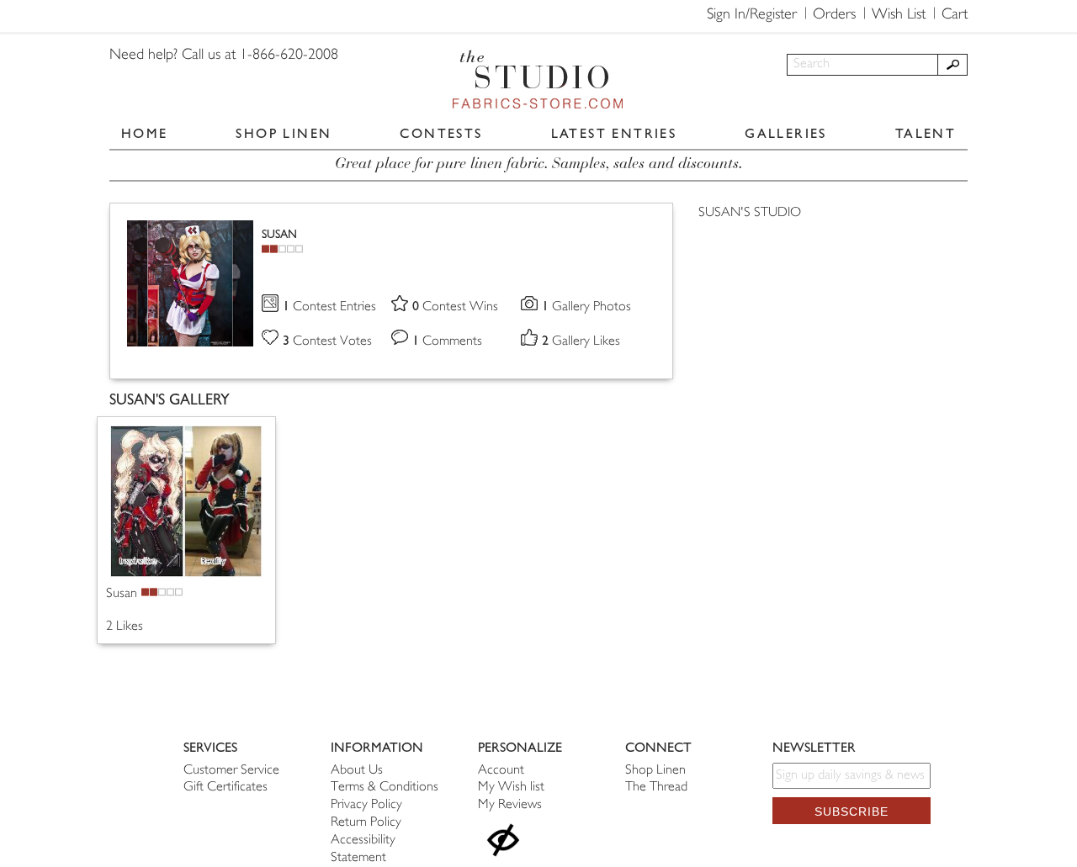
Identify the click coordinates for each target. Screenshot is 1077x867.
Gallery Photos (586, 307)
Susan (121, 594)
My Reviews (510, 805)
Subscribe (851, 811)
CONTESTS (441, 133)
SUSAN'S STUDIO (749, 213)
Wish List (899, 15)
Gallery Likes (581, 342)
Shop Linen (655, 770)
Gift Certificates (225, 787)
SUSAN (279, 234)
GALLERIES (786, 133)
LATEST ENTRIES (614, 133)
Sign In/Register (752, 15)
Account (501, 770)
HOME (144, 133)
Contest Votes (327, 342)
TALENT (925, 133)
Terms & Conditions (384, 787)
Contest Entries (329, 307)
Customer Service (231, 770)
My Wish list (511, 787)
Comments (447, 342)
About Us (357, 770)
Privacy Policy (366, 805)
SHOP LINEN (284, 133)
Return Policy (366, 823)
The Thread (656, 787)
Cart (955, 15)
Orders (834, 15)
